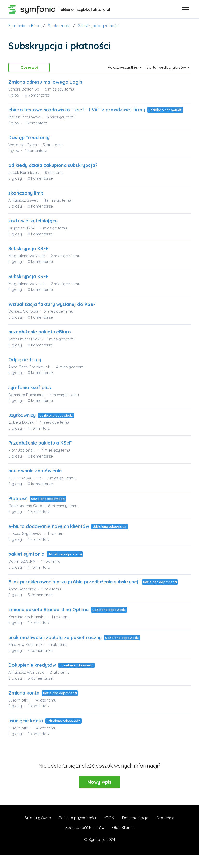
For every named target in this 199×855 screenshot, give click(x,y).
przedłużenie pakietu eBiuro (39, 332)
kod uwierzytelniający (33, 221)
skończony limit (25, 193)
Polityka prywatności (77, 817)
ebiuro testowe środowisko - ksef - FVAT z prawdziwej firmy (77, 110)
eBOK (109, 817)
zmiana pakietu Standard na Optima (49, 610)
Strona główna (38, 817)
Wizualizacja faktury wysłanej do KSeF (52, 304)
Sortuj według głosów (166, 67)
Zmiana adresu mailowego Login (45, 82)
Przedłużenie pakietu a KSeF (40, 443)
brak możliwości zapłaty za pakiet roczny (55, 637)
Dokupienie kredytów (32, 665)
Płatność (17, 499)
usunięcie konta (25, 721)
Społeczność (59, 25)
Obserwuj (29, 67)
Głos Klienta (123, 827)
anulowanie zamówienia (35, 471)
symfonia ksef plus (29, 387)
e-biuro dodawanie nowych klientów (48, 526)
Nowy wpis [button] (99, 782)
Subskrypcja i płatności (98, 25)
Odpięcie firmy (24, 360)
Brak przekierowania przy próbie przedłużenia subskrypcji (73, 582)
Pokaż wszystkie (123, 67)
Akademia (165, 817)
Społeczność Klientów (84, 827)
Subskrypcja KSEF (28, 249)
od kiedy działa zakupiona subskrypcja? (53, 165)
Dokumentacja (135, 817)
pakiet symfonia (26, 554)
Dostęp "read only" (30, 137)
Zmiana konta (23, 693)
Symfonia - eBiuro (24, 25)
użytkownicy (22, 415)
